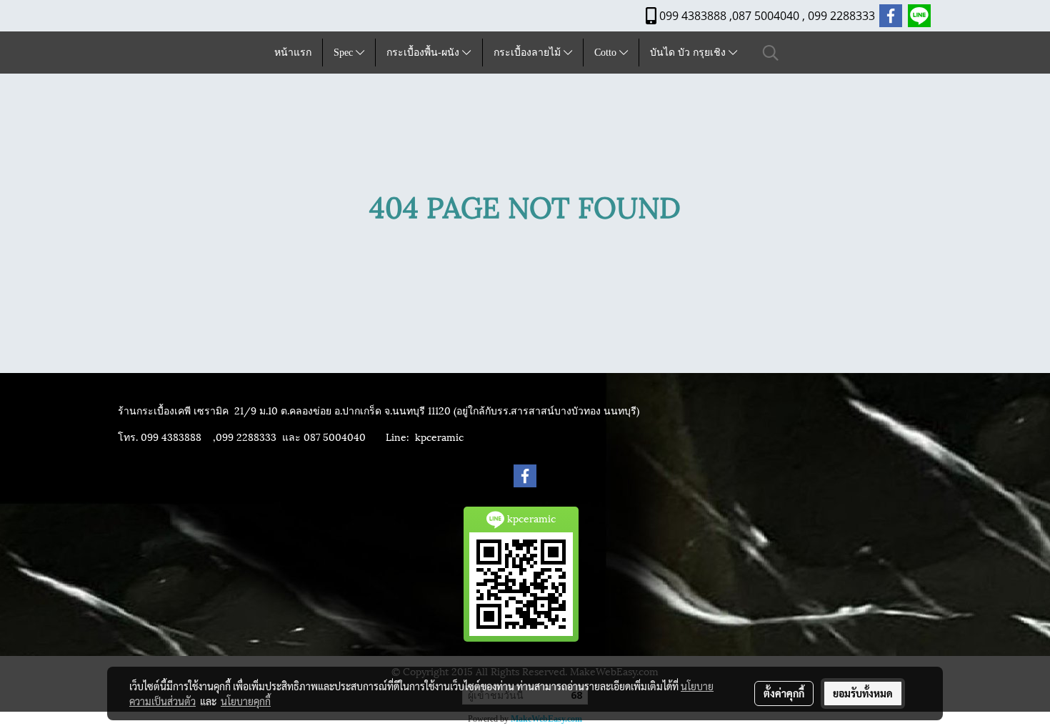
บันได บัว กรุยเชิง (689, 52)
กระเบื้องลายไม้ (529, 52)
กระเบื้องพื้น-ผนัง (424, 52)
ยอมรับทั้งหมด (863, 693)
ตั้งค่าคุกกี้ (784, 693)
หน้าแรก (292, 52)
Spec (345, 52)
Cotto (606, 52)
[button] (770, 52)
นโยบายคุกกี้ (246, 701)
